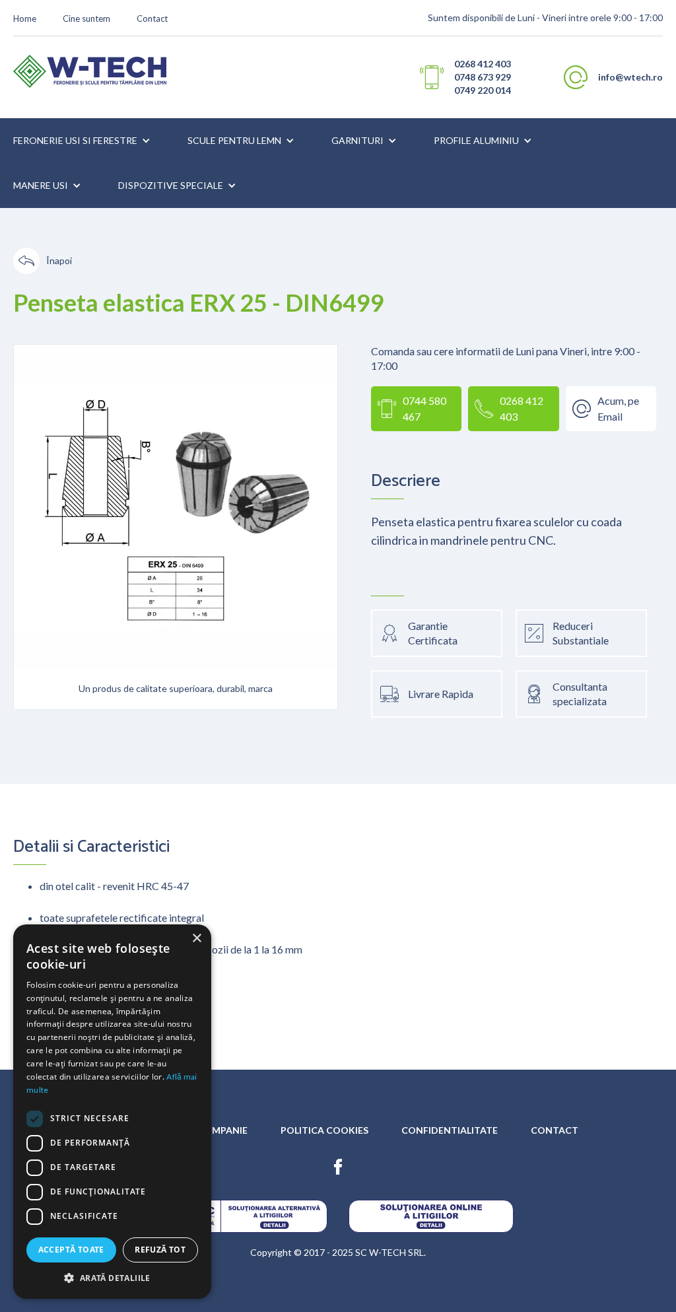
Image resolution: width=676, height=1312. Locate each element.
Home (24, 18)
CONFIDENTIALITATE (449, 1130)
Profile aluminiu (476, 140)
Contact (152, 18)
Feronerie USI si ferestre (75, 140)
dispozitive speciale (170, 185)
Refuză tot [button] (160, 1249)
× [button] (196, 939)
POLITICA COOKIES (324, 1130)
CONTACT (554, 1130)
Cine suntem (86, 18)
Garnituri (357, 140)
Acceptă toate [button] (71, 1249)
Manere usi (40, 185)
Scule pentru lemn (234, 140)
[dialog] (112, 1111)
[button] (82, 140)
